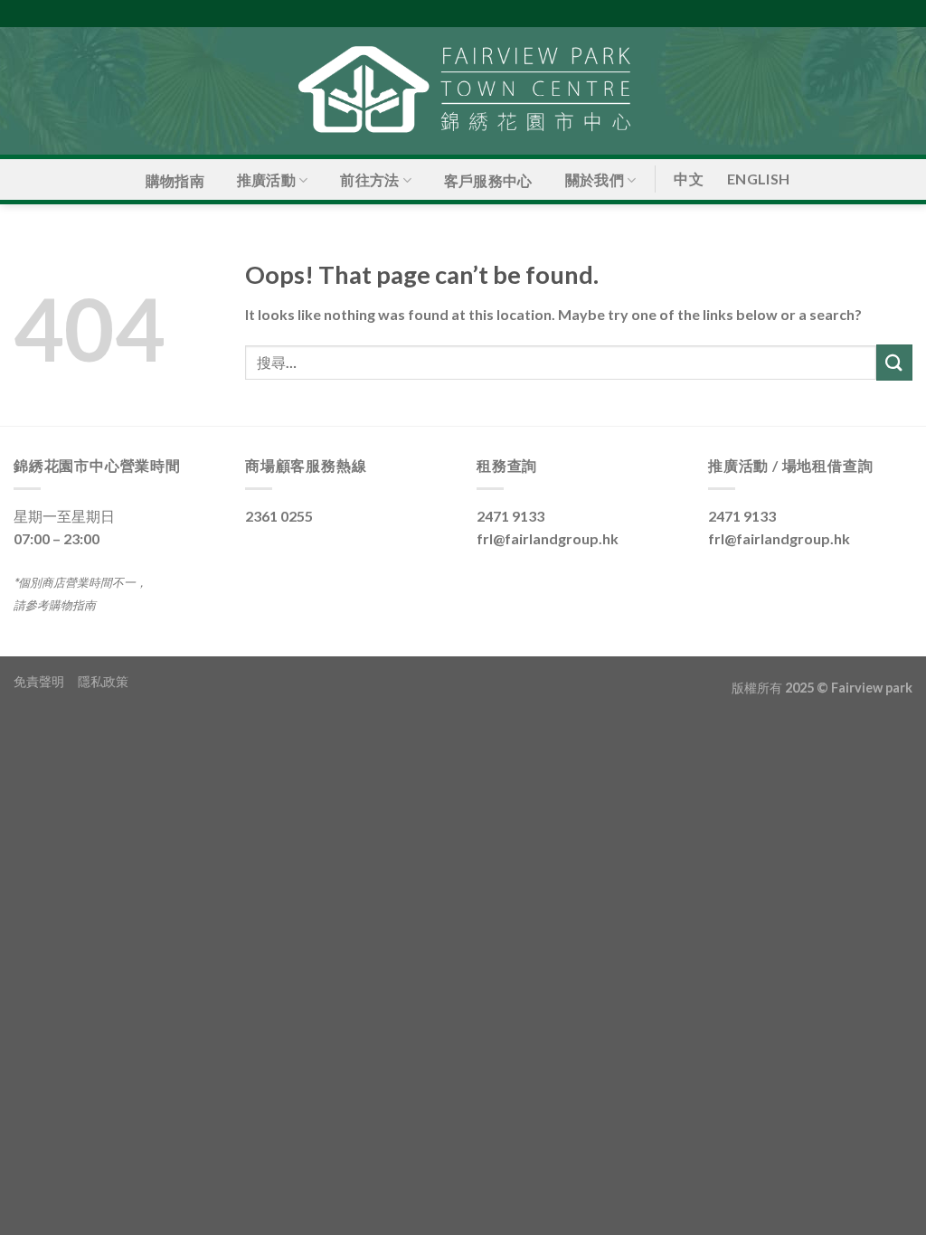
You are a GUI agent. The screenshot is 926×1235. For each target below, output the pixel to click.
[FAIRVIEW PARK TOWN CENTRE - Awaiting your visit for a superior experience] (463, 90)
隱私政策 (103, 681)
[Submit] (894, 362)
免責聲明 (46, 681)
